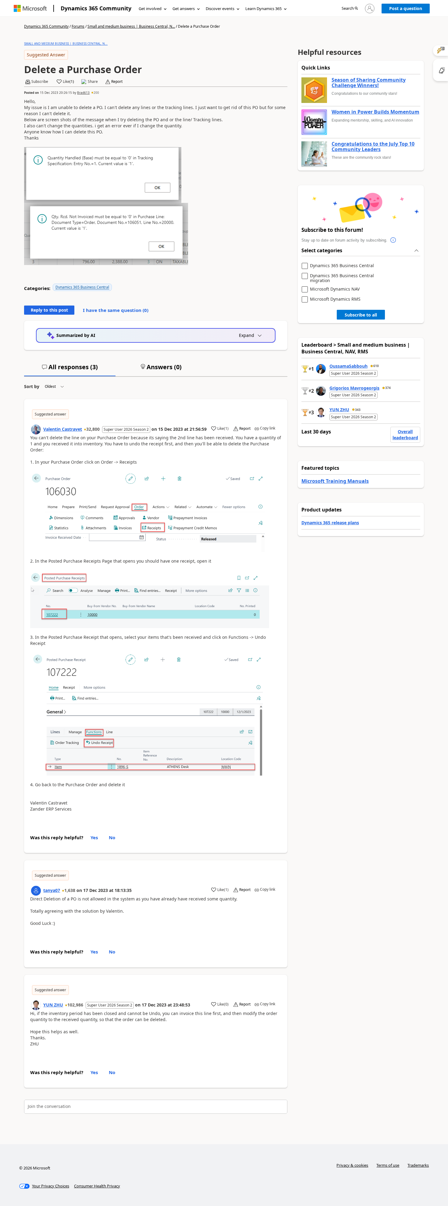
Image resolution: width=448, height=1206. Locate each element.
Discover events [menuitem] (220, 8)
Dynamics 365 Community (96, 8)
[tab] (70, 369)
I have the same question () (115, 310)
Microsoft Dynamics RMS (335, 299)
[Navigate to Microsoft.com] (30, 8)
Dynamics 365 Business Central (82, 287)
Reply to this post (49, 310)
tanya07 (51, 890)
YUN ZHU (53, 1005)
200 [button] (96, 92)
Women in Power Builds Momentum (375, 112)
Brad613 (83, 92)
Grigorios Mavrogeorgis (354, 388)
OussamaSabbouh (348, 366)
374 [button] (388, 388)
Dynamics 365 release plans (330, 522)
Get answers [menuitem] (183, 8)
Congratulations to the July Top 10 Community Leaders (373, 146)
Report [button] (117, 81)
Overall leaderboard (405, 434)
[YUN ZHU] (36, 1005)
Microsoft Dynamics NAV (335, 289)
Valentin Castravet (62, 429)
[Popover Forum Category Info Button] (393, 240)
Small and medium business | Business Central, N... (131, 26)
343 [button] (358, 410)
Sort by (31, 386)
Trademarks (418, 1165)
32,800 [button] (93, 429)
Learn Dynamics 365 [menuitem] (263, 8)
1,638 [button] (69, 890)
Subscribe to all (361, 315)
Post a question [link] (405, 8)
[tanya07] (36, 891)
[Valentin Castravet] (36, 429)
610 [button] (376, 366)
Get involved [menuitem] (150, 8)
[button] (349, 9)
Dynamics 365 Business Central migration (342, 278)
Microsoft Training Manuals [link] (335, 481)
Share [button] (93, 81)
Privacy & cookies (352, 1165)
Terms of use (387, 1165)
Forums (78, 26)
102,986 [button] (75, 1005)
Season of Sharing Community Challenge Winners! (369, 82)
